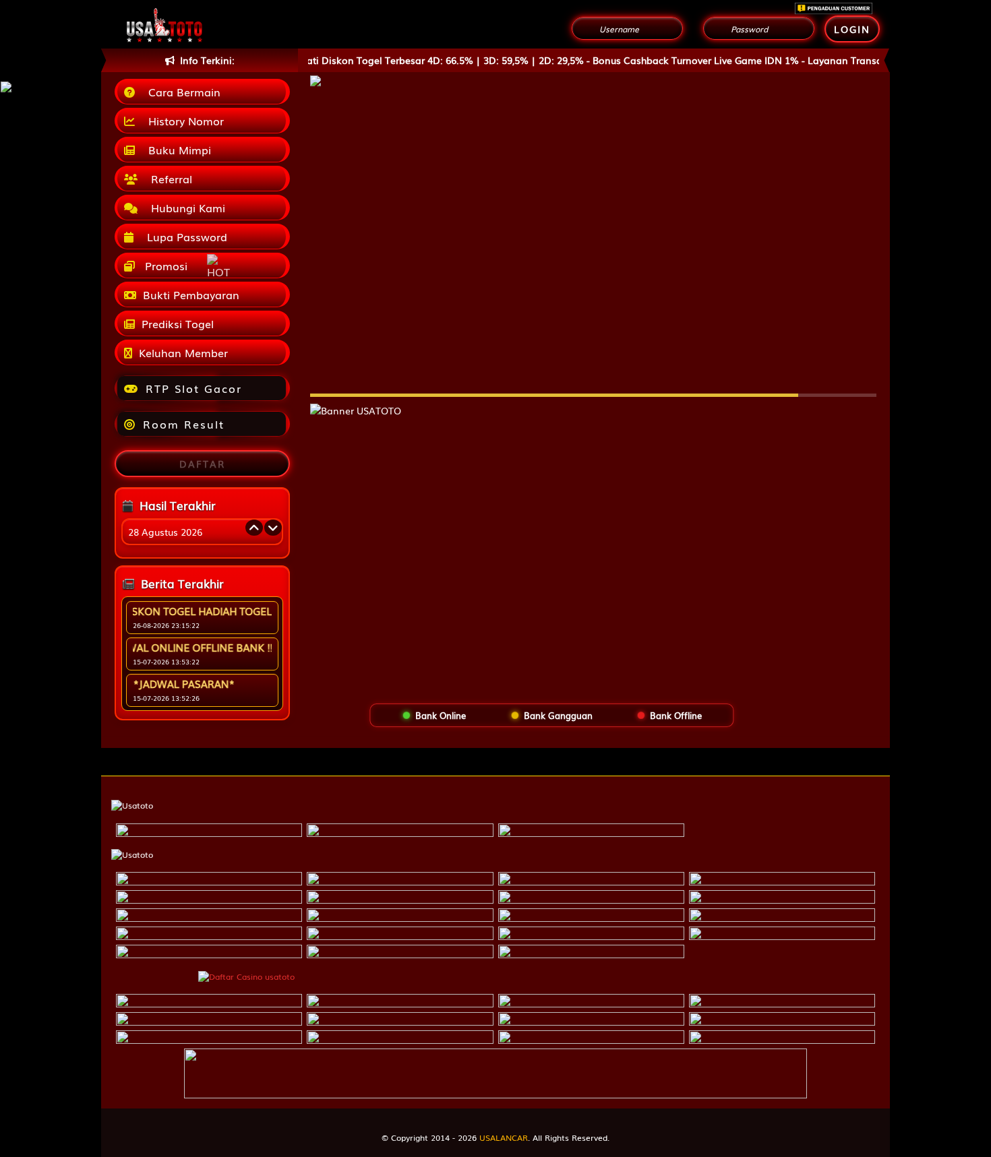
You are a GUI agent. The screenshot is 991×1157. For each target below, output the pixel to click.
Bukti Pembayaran (191, 294)
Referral (168, 178)
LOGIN (852, 29)
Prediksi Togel (178, 323)
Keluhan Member (183, 352)
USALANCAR (503, 1137)
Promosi (164, 265)
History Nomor (183, 121)
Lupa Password (183, 236)
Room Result (183, 424)
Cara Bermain (181, 92)
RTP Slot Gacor (194, 388)
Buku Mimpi (176, 150)
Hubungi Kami (184, 207)
